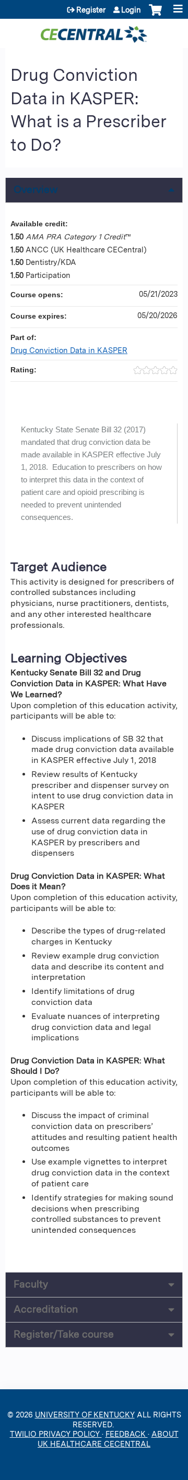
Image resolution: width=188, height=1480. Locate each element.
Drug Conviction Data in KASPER (68, 350)
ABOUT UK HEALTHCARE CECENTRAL (108, 1438)
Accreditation (46, 1309)
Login (131, 10)
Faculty (31, 1284)
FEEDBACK (126, 1433)
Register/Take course (64, 1334)
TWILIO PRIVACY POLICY (56, 1433)
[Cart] (155, 15)
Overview (36, 190)
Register (90, 10)
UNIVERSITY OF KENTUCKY (85, 1414)
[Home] (94, 31)
